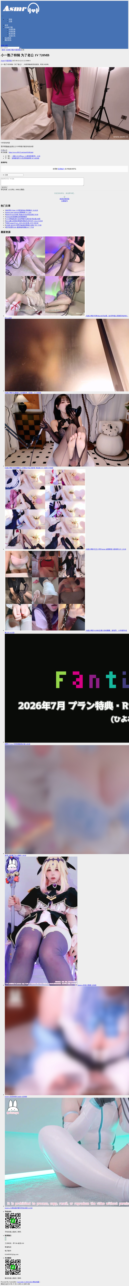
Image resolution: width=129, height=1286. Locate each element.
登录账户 (61, 169)
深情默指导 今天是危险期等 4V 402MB (25, 158)
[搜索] (20, 48)
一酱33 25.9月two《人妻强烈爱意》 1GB (26, 156)
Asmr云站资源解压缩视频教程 (16, 217)
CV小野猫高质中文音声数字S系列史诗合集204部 (23, 219)
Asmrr (3, 61)
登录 (2, 45)
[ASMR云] (21, 16)
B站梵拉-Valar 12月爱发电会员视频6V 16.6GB (22, 210)
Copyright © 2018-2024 (25, 1282)
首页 (6, 25)
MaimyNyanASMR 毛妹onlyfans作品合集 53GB (22, 214)
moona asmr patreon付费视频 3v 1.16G (18, 212)
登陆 (10, 19)
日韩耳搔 (12, 31)
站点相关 (8, 38)
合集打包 (12, 36)
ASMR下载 (9, 27)
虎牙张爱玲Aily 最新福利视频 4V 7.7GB (20, 227)
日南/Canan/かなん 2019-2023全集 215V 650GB (22, 223)
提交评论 (4, 187)
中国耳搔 (12, 29)
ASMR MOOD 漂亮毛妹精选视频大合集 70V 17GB (23, 225)
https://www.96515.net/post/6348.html (21, 152)
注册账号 (64, 201)
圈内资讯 (8, 40)
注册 (10, 21)
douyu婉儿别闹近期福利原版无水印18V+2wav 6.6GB (24, 221)
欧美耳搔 (12, 33)
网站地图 (36, 1282)
